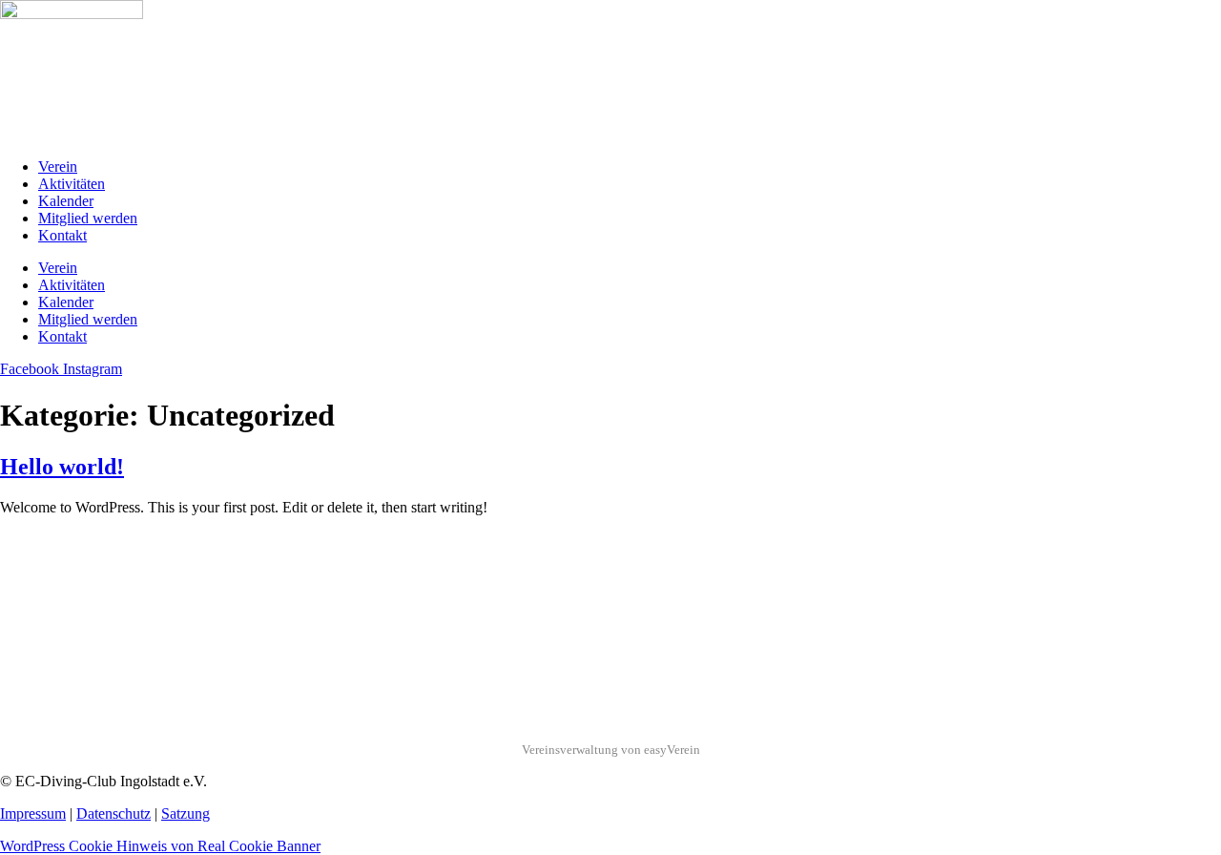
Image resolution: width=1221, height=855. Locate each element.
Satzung (185, 813)
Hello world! (62, 466)
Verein (57, 166)
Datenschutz (113, 813)
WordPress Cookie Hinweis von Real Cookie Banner (160, 846)
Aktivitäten (71, 184)
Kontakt (62, 235)
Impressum (33, 813)
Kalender (65, 201)
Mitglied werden (87, 218)
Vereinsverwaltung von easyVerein (611, 749)
